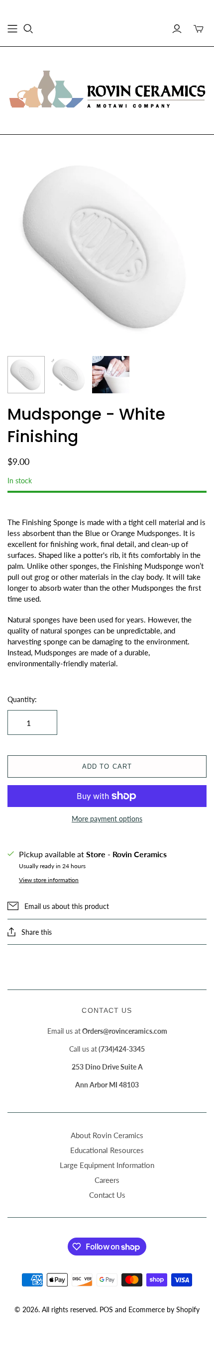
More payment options (107, 818)
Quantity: (22, 699)
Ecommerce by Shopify (164, 1309)
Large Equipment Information (107, 1165)
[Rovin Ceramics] (107, 89)
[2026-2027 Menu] (12, 29)
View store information (49, 880)
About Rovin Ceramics (107, 1135)
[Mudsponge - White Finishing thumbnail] (26, 374)
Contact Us (107, 1194)
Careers (107, 1179)
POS (106, 1309)
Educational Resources (107, 1150)
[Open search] (28, 29)
